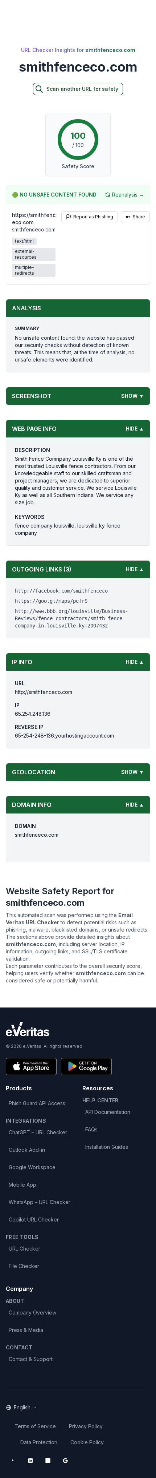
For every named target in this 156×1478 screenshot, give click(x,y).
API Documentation (107, 1112)
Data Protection (38, 1442)
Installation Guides (106, 1147)
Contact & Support (31, 1359)
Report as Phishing (93, 216)
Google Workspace (32, 1167)
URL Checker (24, 1248)
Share (139, 216)
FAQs (91, 1129)
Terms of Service (35, 1426)
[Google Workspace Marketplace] (65, 1460)
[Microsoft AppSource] (48, 1460)
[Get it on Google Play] (86, 1066)
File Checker (24, 1266)
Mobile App (22, 1185)
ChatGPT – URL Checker (38, 1132)
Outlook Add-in (27, 1150)
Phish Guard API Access (37, 1103)
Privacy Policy (86, 1426)
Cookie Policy (87, 1442)
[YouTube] (13, 1460)
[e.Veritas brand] (78, 1029)
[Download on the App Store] (31, 1066)
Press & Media (26, 1330)
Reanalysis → (128, 194)
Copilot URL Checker (34, 1219)
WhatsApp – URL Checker (39, 1202)
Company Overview (32, 1312)
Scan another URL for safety (82, 89)
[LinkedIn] (30, 1460)
